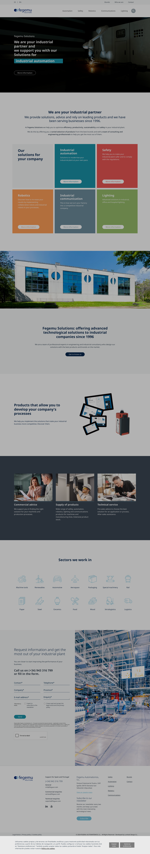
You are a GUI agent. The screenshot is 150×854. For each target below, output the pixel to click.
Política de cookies (48, 848)
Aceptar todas (114, 845)
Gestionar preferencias (127, 845)
